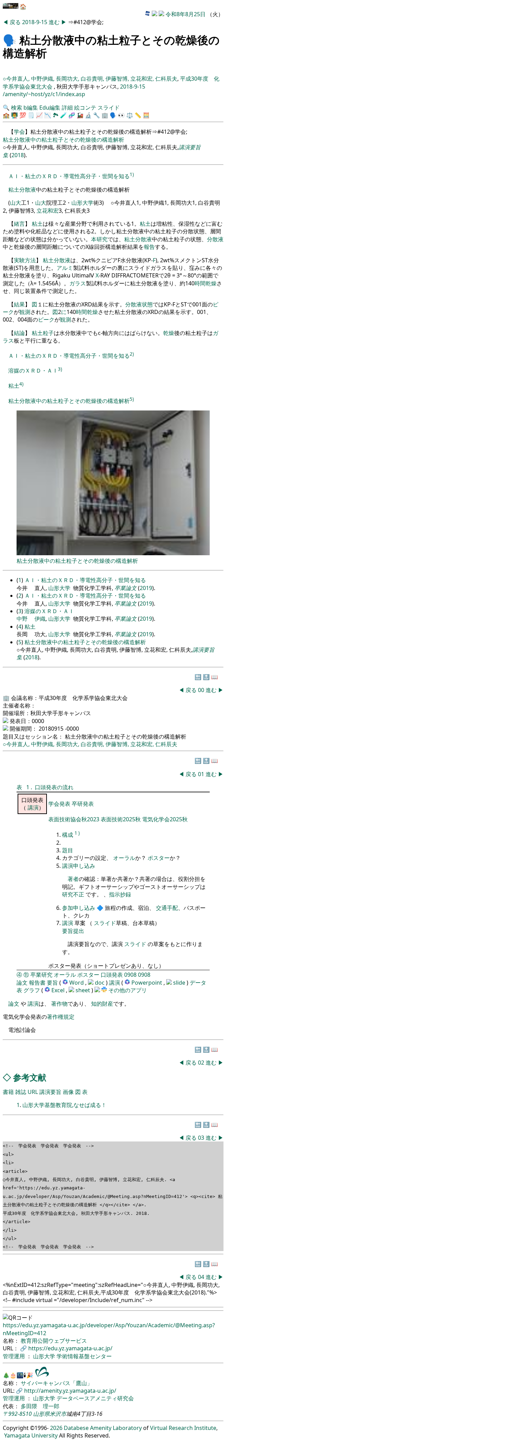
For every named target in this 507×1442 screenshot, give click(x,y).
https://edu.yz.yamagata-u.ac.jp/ (70, 1348)
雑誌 (20, 1092)
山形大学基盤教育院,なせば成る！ (64, 1105)
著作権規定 (60, 1016)
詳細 (67, 107)
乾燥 (211, 283)
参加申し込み (78, 908)
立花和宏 (48, 210)
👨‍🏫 (14, 115)
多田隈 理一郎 (40, 1406)
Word (76, 982)
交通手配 (167, 908)
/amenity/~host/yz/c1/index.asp (44, 94)
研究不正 (73, 894)
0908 (130, 974)
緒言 (19, 223)
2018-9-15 (34, 22)
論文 (22, 982)
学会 (19, 131)
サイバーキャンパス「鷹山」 (56, 1383)
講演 (33, 807)
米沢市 (58, 1414)
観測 (24, 312)
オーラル (124, 858)
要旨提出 (73, 931)
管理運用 (14, 1356)
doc (100, 982)
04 (202, 1277)
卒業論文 (126, 588)
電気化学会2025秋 (165, 819)
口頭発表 (112, 974)
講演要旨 (50, 1092)
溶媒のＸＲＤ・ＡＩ (33, 371)
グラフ (31, 990)
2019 (146, 588)
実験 (19, 260)
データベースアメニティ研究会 (95, 1398)
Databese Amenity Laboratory (103, 1428)
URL (33, 1092)
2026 (56, 1428)
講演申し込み (78, 866)
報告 (149, 247)
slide (180, 982)
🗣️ (10, 39)
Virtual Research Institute (183, 1428)
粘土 (13, 189)
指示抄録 (120, 894)
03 (202, 1137)
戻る (16, 22)
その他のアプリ (127, 990)
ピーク (46, 319)
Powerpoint (147, 982)
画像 (68, 1092)
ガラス (77, 283)
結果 (19, 304)
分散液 (27, 189)
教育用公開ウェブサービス (54, 1340)
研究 (102, 239)
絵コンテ (85, 107)
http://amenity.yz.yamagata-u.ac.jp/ (70, 1390)
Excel (58, 990)
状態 (147, 304)
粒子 (48, 333)
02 (202, 1062)
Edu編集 (49, 107)
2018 (17, 155)
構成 (67, 835)
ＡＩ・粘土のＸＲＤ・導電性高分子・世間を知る (69, 176)
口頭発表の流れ (54, 787)
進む (55, 22)
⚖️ (129, 115)
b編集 (30, 107)
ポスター (159, 858)
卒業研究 (41, 974)
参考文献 (29, 1077)
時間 (200, 283)
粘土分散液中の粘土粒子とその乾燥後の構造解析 (63, 139)
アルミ (65, 268)
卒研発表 (83, 804)
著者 (73, 879)
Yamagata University (31, 1435)
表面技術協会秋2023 (74, 819)
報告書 (37, 982)
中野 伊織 (31, 618)
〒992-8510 (17, 1414)
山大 (15, 202)
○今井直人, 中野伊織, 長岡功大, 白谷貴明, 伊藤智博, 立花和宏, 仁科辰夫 (90, 78)
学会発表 (60, 804)
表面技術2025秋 (121, 819)
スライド (109, 107)
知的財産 (102, 1003)
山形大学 (82, 202)
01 (202, 774)
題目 (67, 850)
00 (202, 690)
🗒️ (31, 115)
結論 (19, 333)
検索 (16, 107)
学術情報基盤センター (84, 1356)
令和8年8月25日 (186, 14)
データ (198, 982)
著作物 (59, 1003)
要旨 (52, 982)
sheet (83, 990)
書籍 (8, 1092)
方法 (30, 260)
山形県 (41, 1414)
